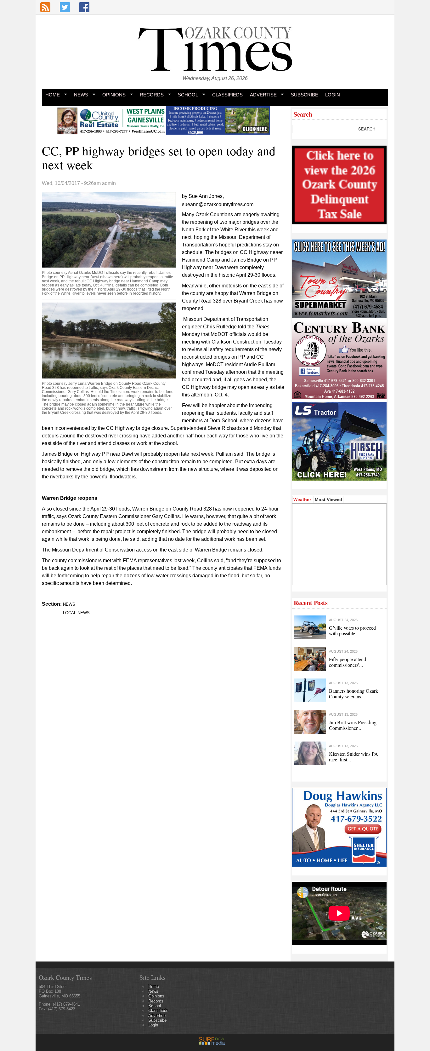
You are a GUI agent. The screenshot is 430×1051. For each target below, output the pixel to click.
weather (339, 575)
